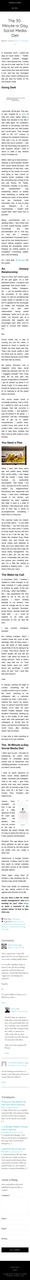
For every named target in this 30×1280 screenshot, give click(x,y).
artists (15, 922)
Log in (22, 1275)
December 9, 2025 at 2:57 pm (17, 1065)
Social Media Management (16, 1063)
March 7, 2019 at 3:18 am (16, 948)
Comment (6, 1195)
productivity (17, 924)
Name (4, 1218)
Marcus (14, 1009)
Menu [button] (16, 8)
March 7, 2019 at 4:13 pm (19, 1011)
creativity (5, 924)
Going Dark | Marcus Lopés (12, 1149)
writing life (5, 929)
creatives (20, 922)
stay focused (10, 927)
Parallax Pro (17, 1274)
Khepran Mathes (13, 945)
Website (5, 1239)
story (23, 114)
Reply (26, 903)
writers (17, 927)
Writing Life (16, 919)
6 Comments (24, 41)
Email (4, 1229)
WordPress (16, 1275)
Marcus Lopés (15, 3)
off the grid (20, 260)
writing (22, 927)
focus (10, 924)
